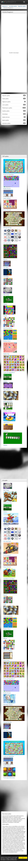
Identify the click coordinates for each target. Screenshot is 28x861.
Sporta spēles (13, 120)
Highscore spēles (13, 101)
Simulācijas (13, 114)
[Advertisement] (14, 29)
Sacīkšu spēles (13, 111)
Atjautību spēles (13, 95)
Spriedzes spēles (13, 123)
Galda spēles (13, 98)
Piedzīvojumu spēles (13, 108)
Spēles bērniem (13, 117)
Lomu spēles (13, 105)
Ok (22, 857)
